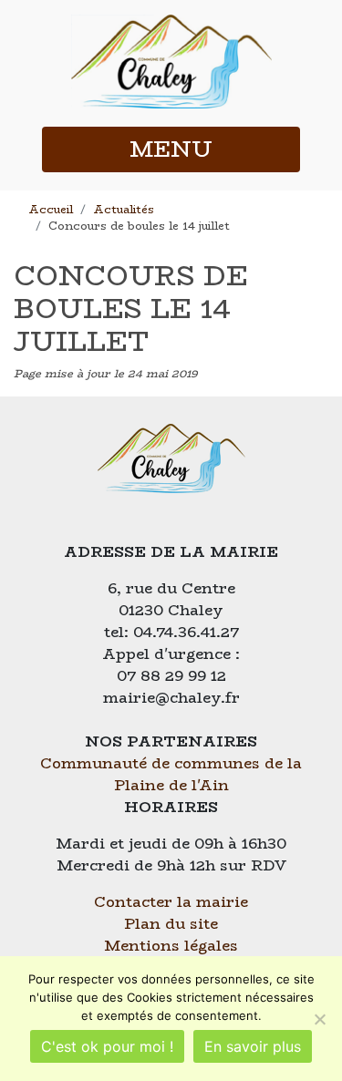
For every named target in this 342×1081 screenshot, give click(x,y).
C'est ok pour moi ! (107, 1046)
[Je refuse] (319, 1019)
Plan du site (171, 923)
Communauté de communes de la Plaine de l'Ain (171, 774)
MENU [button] (171, 149)
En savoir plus (252, 1046)
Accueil (50, 209)
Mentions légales (171, 945)
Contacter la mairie (171, 902)
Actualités (123, 209)
